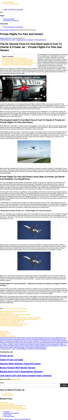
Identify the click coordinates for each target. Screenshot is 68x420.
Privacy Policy (4, 331)
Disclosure (3, 334)
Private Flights (59, 342)
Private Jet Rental (9, 30)
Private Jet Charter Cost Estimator (13, 9)
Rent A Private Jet (41, 347)
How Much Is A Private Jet (11, 3)
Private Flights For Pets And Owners (15, 308)
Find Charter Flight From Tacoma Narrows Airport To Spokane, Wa (19, 319)
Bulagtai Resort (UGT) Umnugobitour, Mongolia (21, 371)
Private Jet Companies (52, 344)
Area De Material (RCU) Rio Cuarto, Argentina (13, 311)
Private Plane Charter (18, 347)
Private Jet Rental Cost (52, 345)
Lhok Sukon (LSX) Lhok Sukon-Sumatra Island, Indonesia (25, 375)
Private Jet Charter (8, 2)
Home (1, 30)
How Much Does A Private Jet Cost (42, 337)
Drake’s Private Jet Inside (11, 360)
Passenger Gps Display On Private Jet (11, 325)
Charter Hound (4, 38)
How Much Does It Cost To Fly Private (25, 339)
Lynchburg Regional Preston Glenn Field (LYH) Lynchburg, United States (20, 317)
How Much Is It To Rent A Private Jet (43, 341)
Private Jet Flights (8, 345)
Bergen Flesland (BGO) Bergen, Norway (17, 368)
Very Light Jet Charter (6, 313)
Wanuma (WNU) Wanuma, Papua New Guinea (20, 364)
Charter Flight (4, 337)
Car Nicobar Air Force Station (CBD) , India (12, 321)
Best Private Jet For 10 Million (9, 316)
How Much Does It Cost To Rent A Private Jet (50, 339)
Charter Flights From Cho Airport (9, 322)
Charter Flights (12, 337)
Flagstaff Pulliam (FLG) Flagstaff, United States (13, 324)
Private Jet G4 (6, 356)
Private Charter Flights (48, 342)
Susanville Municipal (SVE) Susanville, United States (15, 314)
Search (2, 382)
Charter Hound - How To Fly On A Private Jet (17, 419)
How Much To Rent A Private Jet (16, 342)
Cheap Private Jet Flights (24, 337)
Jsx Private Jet (37, 342)
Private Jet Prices (29, 345)
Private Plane (8, 347)
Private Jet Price (19, 345)
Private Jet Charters (39, 344)
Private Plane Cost (30, 347)
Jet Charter (29, 342)
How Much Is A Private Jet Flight (22, 341)
